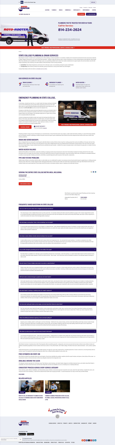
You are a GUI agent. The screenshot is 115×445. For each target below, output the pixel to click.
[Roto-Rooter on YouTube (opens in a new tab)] (85, 440)
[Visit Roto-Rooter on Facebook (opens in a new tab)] (93, 171)
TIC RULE (73, 442)
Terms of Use (61, 442)
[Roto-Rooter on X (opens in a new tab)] (89, 440)
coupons (45, 128)
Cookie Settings (39, 442)
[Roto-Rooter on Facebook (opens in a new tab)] (87, 440)
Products (65, 423)
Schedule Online (25, 127)
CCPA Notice (67, 442)
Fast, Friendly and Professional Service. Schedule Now (57, 48)
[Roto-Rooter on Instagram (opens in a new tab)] (93, 440)
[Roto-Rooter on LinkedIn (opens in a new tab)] (95, 440)
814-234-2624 (69, 29)
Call (92, 14)
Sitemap (90, 423)
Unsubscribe (47, 442)
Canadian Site (84, 423)
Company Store (76, 423)
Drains (61, 10)
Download (93, 2)
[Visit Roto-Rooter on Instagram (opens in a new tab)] (95, 171)
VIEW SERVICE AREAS (25, 184)
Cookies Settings (3, 439)
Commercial (68, 10)
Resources (90, 7)
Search (94, 7)
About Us (70, 423)
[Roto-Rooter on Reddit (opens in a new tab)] (82, 440)
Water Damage (86, 10)
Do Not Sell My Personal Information (27, 442)
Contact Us (85, 7)
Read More (21, 374)
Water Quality (76, 10)
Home (20, 51)
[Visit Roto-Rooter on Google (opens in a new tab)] (91, 171)
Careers (81, 7)
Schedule (82, 14)
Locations (47, 10)
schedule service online (41, 69)
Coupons (94, 10)
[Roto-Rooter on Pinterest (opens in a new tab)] (91, 440)
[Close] (20, 439)
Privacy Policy (54, 442)
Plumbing (54, 10)
